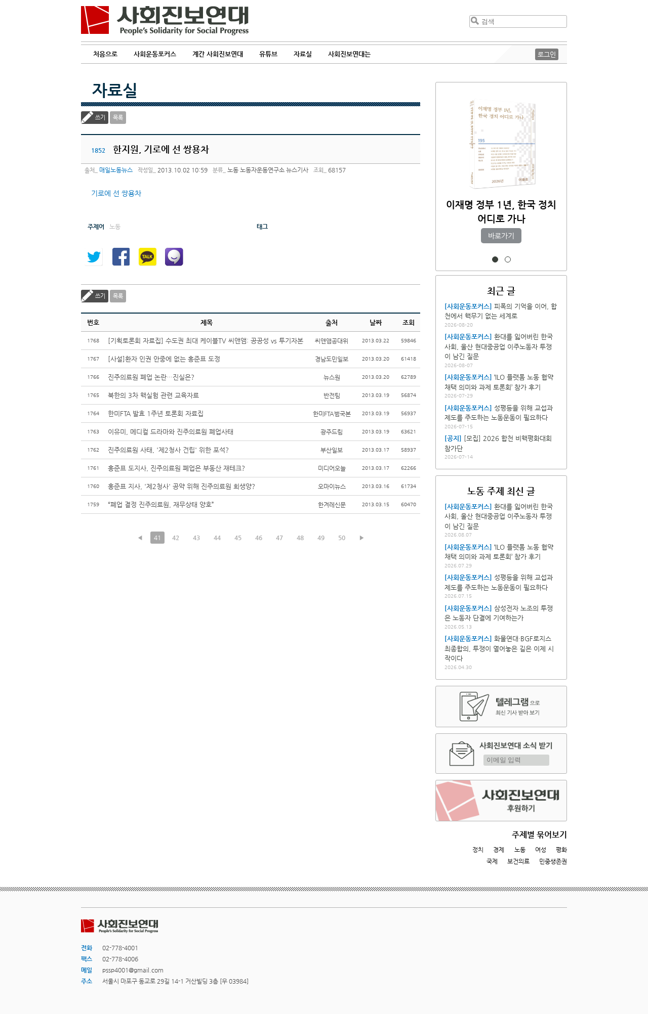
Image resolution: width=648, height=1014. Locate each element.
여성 (540, 849)
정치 (477, 849)
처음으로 (105, 54)
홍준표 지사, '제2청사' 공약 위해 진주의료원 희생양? (181, 486)
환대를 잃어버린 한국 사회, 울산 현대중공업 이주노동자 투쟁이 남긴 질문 (498, 346)
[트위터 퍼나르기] (94, 257)
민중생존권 (553, 861)
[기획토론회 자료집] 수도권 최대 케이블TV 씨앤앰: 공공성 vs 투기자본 (205, 340)
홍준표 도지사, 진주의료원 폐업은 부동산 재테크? (176, 468)
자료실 (115, 90)
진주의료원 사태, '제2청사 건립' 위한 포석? (168, 450)
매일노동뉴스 (116, 169)
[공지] (453, 438)
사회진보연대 (165, 20)
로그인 (547, 54)
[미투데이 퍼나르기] (174, 257)
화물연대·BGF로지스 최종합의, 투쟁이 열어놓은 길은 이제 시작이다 (499, 648)
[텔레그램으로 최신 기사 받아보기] (501, 706)
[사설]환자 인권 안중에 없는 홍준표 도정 (164, 359)
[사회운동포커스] (468, 306)
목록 (118, 117)
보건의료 (518, 861)
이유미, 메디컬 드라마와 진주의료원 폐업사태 (170, 431)
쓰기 (100, 117)
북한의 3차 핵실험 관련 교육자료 (153, 395)
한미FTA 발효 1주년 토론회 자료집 (156, 413)
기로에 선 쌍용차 (116, 193)
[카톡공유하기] (147, 257)
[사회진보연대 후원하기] (501, 800)
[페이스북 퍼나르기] (120, 257)
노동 (519, 849)
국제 (492, 861)
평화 (561, 849)
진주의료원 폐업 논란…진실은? (151, 377)
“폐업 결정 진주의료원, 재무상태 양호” (161, 504)
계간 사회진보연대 (217, 54)
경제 (498, 849)
